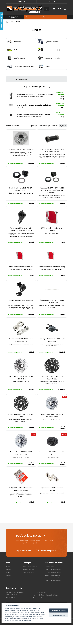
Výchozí (63, 126)
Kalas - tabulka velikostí (53, 570)
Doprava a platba (28, 572)
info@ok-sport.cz (51, 2)
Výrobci (12, 21)
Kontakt (8, 575)
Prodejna (27, 562)
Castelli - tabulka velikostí (53, 572)
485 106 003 (21, 2)
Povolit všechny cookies (59, 610)
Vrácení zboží (49, 567)
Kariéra (8, 572)
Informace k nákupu (54, 562)
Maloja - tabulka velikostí (53, 575)
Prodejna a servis (14, 588)
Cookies (9, 570)
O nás (8, 562)
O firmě (8, 567)
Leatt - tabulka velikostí (53, 581)
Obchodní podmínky (30, 567)
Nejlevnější (33, 126)
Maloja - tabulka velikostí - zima (55, 578)
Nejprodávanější (44, 126)
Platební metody (28, 570)
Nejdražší (55, 126)
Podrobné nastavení (25, 620)
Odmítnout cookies (59, 615)
